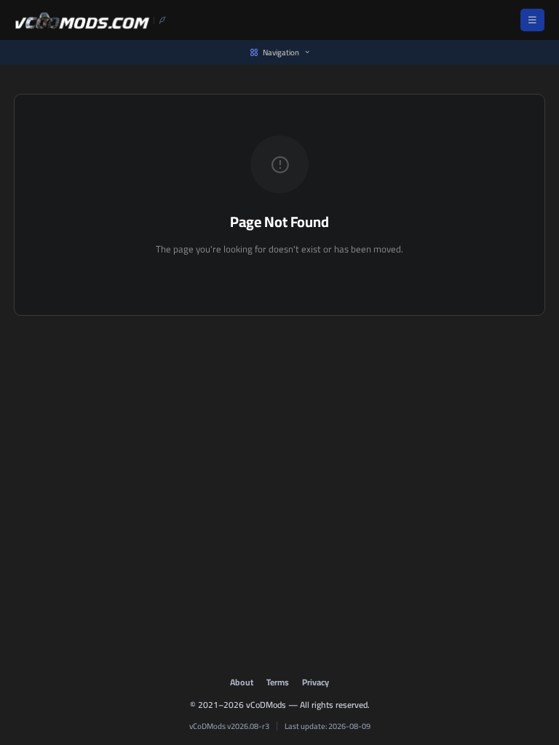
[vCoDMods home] (82, 20)
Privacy (315, 682)
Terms (277, 682)
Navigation (281, 52)
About (241, 682)
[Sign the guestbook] (160, 20)
